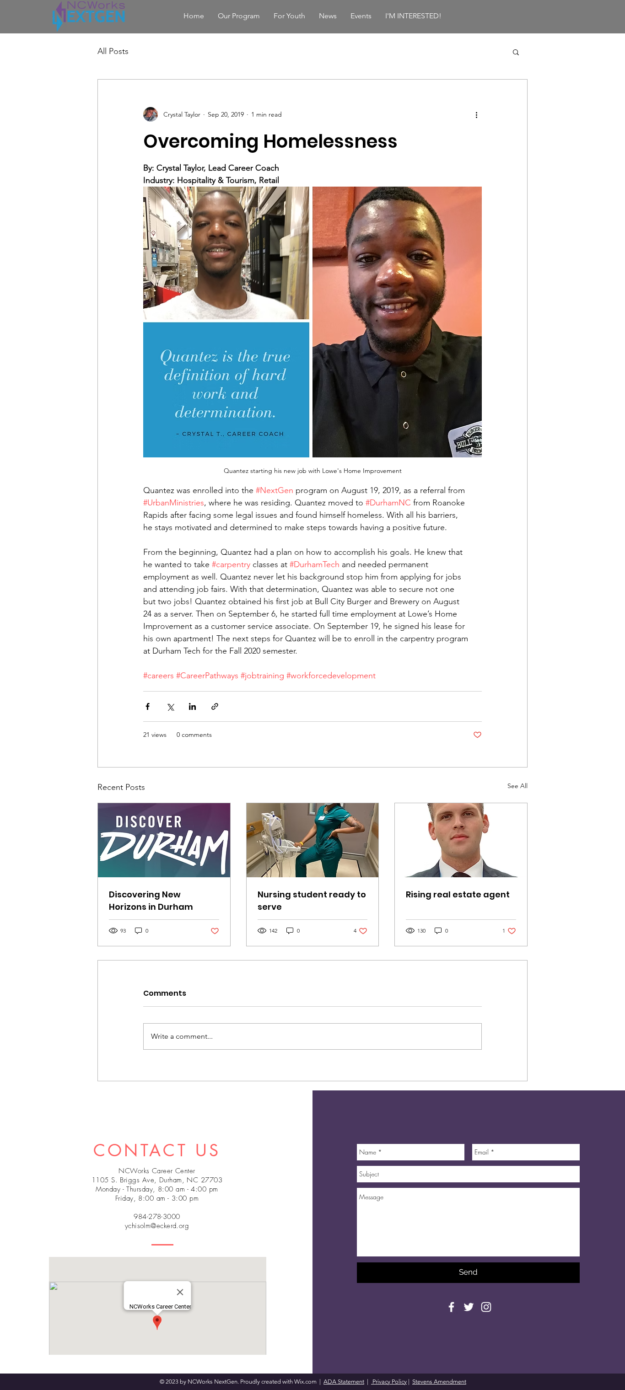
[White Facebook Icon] (451, 1307)
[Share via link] (214, 706)
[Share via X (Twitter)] (170, 706)
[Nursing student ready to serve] (313, 840)
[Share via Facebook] (147, 706)
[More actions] (476, 114)
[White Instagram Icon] (486, 1307)
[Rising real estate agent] (461, 840)
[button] (516, 51)
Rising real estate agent (458, 894)
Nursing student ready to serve (312, 900)
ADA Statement (343, 1381)
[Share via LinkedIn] (192, 706)
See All (517, 786)
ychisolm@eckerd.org (157, 1225)
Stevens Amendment (439, 1381)
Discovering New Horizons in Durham (151, 900)
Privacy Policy (389, 1381)
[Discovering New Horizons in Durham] (164, 840)
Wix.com (306, 1381)
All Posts (113, 51)
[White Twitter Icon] (468, 1307)
